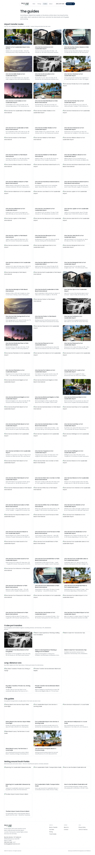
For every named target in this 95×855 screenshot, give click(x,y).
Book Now (69, 4)
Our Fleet (51, 829)
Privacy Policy (82, 827)
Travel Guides (52, 834)
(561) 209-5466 (60, 4)
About (50, 4)
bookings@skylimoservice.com (12, 844)
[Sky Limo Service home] (25, 4)
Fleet (34, 4)
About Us (66, 827)
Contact (66, 829)
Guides (45, 4)
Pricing (39, 4)
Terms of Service (83, 829)
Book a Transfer (53, 827)
